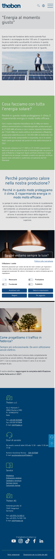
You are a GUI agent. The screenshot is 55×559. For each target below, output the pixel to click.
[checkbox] (4, 280)
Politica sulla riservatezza (43, 261)
